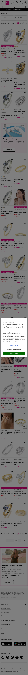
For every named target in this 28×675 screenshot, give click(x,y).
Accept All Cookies (14, 353)
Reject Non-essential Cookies (14, 349)
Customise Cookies (14, 345)
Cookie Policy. (6, 329)
